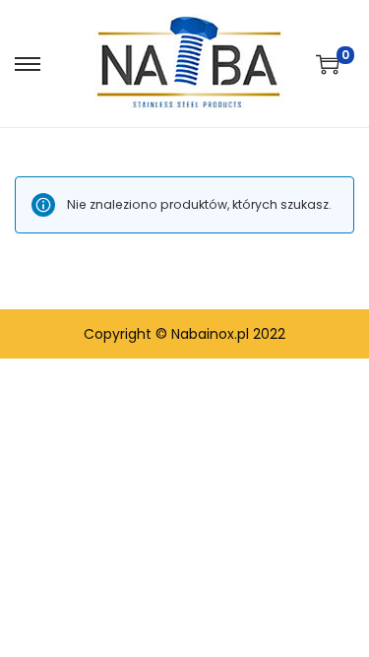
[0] (327, 64)
